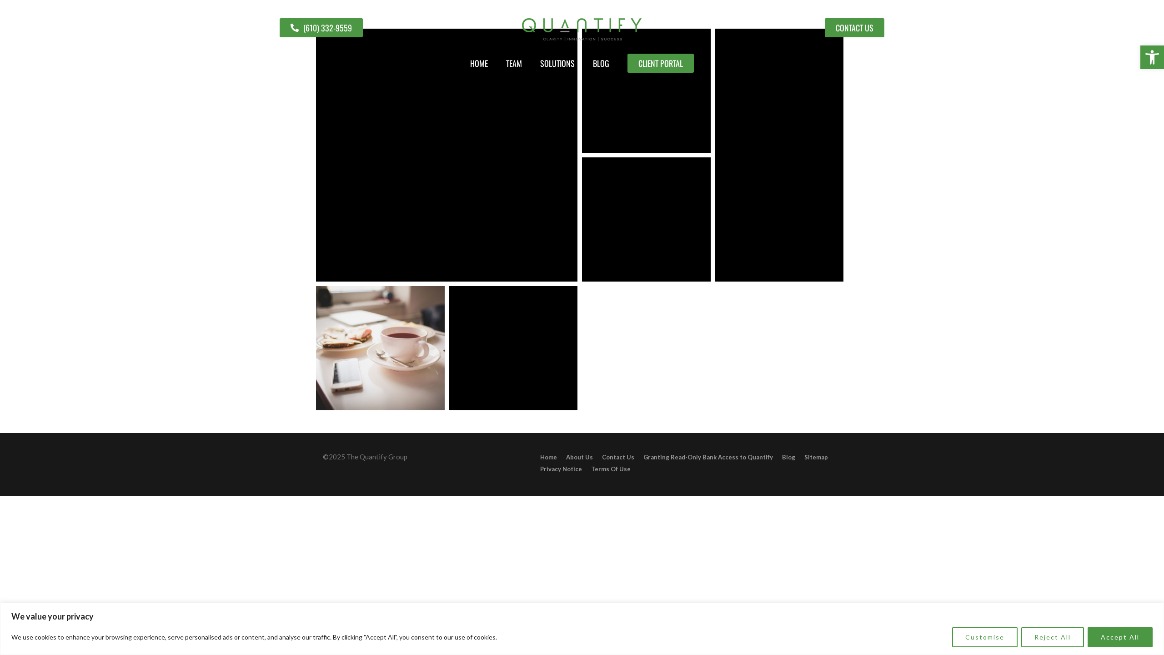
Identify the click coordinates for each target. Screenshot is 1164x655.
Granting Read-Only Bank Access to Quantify (708, 457)
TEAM (514, 63)
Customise (984, 637)
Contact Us (618, 457)
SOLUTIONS (557, 63)
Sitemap (816, 457)
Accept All (1120, 637)
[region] (582, 629)
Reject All (1052, 637)
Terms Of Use (611, 469)
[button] (1152, 57)
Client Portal (660, 63)
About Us (579, 457)
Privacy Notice (561, 469)
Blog (601, 63)
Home (479, 63)
